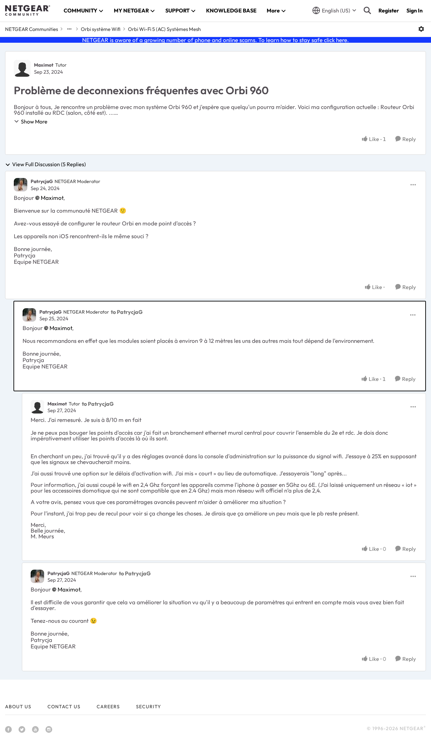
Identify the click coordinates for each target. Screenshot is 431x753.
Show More (34, 121)
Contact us (63, 707)
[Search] (367, 10)
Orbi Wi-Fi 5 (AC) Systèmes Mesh (164, 29)
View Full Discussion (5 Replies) (49, 165)
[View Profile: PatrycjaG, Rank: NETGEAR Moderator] (20, 184)
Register (388, 10)
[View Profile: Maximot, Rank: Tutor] (22, 68)
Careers (108, 707)
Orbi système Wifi (101, 29)
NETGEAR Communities (31, 29)
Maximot (44, 65)
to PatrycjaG (127, 312)
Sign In (414, 10)
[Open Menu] (421, 29)
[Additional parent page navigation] (69, 29)
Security (148, 707)
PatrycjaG (42, 181)
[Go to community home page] (27, 10)
